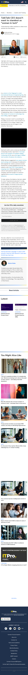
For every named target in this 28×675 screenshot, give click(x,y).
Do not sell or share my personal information (14, 664)
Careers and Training (20, 13)
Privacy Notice (20, 226)
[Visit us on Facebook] (6, 628)
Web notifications (14, 648)
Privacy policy (14, 645)
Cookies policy (14, 650)
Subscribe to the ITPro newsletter (17, 5)
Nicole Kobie (9, 32)
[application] (14, 137)
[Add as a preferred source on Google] (6, 619)
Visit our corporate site (19, 614)
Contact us (14, 640)
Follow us (17, 57)
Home (2, 13)
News (18, 34)
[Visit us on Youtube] (15, 628)
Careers (14, 659)
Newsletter (24, 57)
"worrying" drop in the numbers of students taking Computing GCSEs (13, 153)
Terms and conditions (14, 642)
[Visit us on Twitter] (10, 628)
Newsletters (14, 653)
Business (9, 13)
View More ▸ (14, 598)
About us (14, 637)
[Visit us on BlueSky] (18, 628)
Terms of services (18, 225)
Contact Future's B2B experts (14, 661)
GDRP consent (14, 656)
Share (4, 57)
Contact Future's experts (14, 634)
